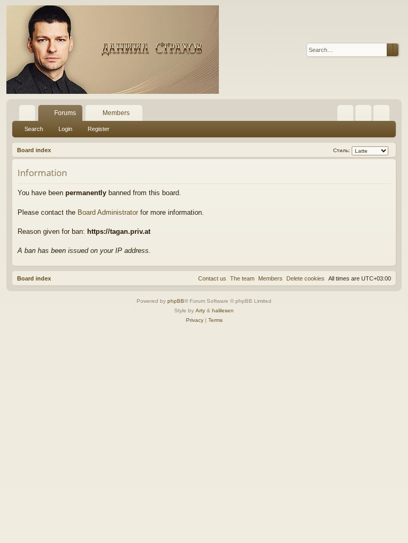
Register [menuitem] (383, 115)
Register (98, 129)
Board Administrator (108, 212)
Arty (200, 310)
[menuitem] (345, 113)
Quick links (29, 115)
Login (65, 129)
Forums (65, 113)
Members (116, 113)
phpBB (175, 301)
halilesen (223, 310)
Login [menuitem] (365, 115)
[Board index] (112, 49)
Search (33, 129)
